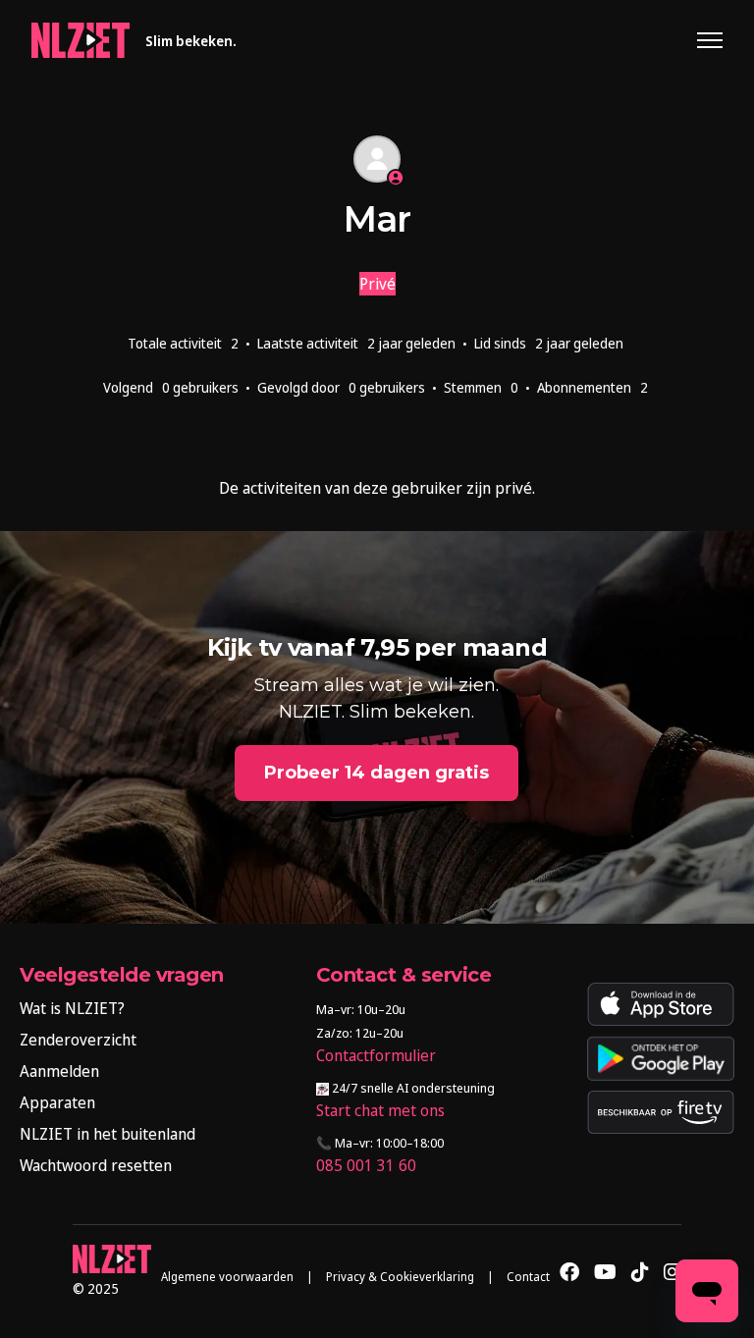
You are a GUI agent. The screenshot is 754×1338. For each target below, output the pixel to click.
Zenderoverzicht (78, 1039)
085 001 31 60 (366, 1165)
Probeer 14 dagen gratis (376, 772)
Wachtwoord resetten (96, 1165)
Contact (528, 1276)
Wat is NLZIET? (72, 1008)
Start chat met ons (380, 1110)
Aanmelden (59, 1071)
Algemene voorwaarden (227, 1276)
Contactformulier (376, 1055)
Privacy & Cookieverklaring (400, 1276)
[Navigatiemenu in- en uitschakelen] (709, 40)
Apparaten (57, 1102)
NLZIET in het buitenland (107, 1134)
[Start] (80, 40)
